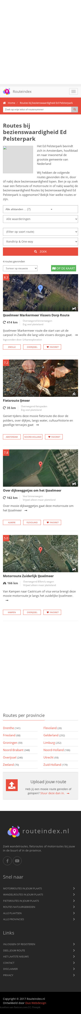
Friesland (11, 735)
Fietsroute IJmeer (16, 400)
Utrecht (51, 757)
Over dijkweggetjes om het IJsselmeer (32, 490)
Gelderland (54, 735)
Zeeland (11, 765)
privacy (8, 975)
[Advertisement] (40, 42)
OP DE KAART (65, 268)
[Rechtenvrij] (18, 159)
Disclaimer (10, 969)
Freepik (36, 1007)
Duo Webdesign (35, 1003)
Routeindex (22, 91)
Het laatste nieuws (16, 956)
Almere (12, 522)
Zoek (43, 251)
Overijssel (32, 347)
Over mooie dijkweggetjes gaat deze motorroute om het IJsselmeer (38, 508)
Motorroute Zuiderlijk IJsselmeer (28, 576)
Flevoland (32, 522)
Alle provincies (13, 919)
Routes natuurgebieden (19, 907)
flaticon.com (20, 1007)
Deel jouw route (14, 950)
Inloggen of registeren (19, 944)
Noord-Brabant (16, 750)
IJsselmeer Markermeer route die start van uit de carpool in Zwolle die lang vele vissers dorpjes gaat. (37, 335)
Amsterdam (12, 436)
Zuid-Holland (55, 765)
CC (29, 1007)
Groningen (12, 743)
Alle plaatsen (12, 913)
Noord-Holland (32, 436)
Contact (8, 963)
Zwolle (12, 347)
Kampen (12, 612)
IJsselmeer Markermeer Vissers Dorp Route (36, 315)
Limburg (52, 743)
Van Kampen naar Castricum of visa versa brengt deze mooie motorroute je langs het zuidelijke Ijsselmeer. (39, 593)
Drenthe (11, 728)
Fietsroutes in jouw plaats (21, 901)
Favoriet (54, 347)
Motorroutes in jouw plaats (22, 888)
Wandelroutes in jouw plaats (23, 894)
